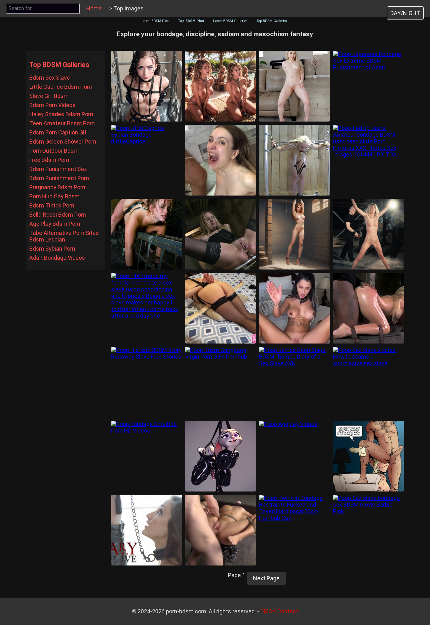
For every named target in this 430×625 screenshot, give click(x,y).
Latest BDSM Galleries (230, 21)
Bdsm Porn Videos (52, 105)
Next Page (266, 578)
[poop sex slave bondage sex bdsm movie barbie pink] (368, 530)
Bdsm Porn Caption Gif (58, 132)
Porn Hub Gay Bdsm (54, 196)
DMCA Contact (279, 611)
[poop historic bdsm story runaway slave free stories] (146, 382)
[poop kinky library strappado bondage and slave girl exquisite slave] (294, 234)
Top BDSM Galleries (272, 21)
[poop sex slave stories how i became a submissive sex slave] (368, 382)
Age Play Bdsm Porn (54, 223)
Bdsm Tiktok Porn (51, 205)
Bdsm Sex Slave (49, 77)
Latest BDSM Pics (155, 21)
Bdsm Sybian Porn (52, 248)
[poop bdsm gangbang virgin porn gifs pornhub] (220, 382)
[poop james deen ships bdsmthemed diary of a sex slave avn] (294, 382)
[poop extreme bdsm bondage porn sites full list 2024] (146, 234)
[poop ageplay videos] (294, 456)
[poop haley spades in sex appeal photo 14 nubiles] (294, 86)
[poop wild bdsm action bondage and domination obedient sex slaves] (368, 308)
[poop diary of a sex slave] (146, 530)
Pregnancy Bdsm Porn (57, 187)
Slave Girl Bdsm (49, 96)
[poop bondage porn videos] (220, 530)
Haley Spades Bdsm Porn (61, 114)
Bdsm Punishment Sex (58, 169)
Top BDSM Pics (191, 21)
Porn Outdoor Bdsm (54, 150)
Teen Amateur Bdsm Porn (62, 123)
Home (94, 8)
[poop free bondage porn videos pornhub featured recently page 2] (220, 308)
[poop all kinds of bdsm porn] (294, 160)
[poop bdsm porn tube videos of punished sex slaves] (220, 234)
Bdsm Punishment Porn (59, 178)
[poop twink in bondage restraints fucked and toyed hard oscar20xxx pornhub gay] (294, 530)
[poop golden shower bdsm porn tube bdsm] (220, 160)
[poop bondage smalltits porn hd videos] (146, 456)
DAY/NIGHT (405, 13)
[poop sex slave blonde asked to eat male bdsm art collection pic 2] (368, 456)
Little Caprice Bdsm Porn (60, 86)
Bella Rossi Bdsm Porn (57, 214)
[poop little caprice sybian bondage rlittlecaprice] (146, 160)
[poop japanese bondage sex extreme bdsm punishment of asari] (368, 86)
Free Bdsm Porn (49, 159)
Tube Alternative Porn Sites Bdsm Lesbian (64, 236)
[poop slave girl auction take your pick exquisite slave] (220, 86)
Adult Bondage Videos (57, 257)
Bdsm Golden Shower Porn (62, 141)
